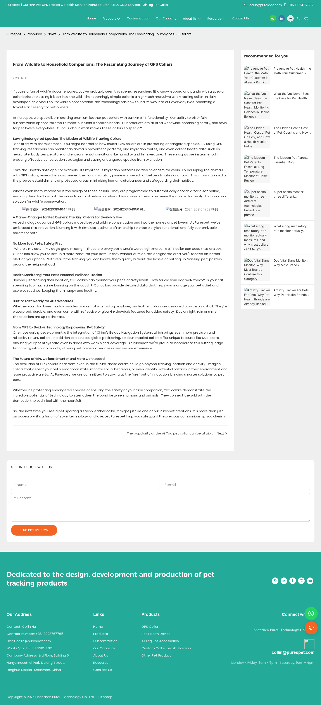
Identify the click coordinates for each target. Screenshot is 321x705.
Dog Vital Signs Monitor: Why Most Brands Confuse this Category (291, 263)
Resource (34, 34)
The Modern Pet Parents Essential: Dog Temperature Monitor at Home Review (291, 160)
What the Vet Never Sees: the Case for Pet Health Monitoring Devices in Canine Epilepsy (292, 96)
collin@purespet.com (265, 5)
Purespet (14, 34)
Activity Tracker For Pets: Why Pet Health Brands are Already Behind (291, 292)
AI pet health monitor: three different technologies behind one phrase (291, 194)
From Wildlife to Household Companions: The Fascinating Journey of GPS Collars (127, 34)
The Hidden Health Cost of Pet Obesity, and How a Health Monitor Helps (292, 130)
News (52, 34)
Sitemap (105, 697)
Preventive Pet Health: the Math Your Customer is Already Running (292, 71)
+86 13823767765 (301, 5)
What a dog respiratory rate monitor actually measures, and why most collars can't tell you (291, 228)
